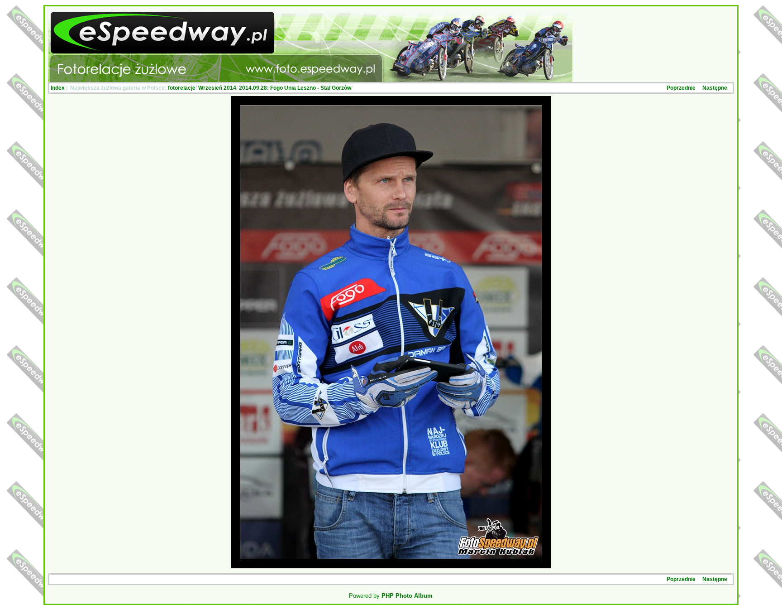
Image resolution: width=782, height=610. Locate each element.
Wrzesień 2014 (217, 88)
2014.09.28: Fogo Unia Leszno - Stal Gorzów (295, 88)
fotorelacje (182, 88)
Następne (714, 88)
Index (58, 88)
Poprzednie (681, 88)
